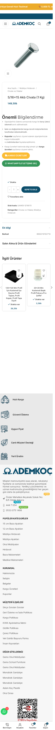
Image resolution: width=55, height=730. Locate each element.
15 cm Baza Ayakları (13, 523)
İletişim (6, 578)
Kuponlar (9, 136)
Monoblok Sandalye (12, 672)
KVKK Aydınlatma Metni (14, 623)
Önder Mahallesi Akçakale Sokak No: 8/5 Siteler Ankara (27, 498)
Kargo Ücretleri (10, 589)
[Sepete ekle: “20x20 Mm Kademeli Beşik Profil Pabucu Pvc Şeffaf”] (43, 275)
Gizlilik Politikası (10, 628)
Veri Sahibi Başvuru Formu (16, 638)
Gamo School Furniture (14, 662)
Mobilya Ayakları (11, 539)
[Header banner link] (26, 6)
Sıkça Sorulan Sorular (13, 607)
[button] (52, 287)
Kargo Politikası (10, 617)
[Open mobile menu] (5, 24)
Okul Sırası (8, 693)
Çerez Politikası (10, 633)
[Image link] (27, 710)
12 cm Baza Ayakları (13, 528)
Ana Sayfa (12, 88)
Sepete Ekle (30, 189)
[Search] (39, 24)
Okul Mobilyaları (11, 544)
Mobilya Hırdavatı (27, 88)
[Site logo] (23, 23)
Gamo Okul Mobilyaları (14, 657)
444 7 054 (13, 504)
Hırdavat (7, 549)
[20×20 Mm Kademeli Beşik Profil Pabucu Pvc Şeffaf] (39, 275)
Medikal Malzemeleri (13, 560)
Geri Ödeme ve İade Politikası (17, 612)
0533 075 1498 (17, 510)
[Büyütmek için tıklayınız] (8, 73)
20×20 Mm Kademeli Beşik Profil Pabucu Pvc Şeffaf (39, 292)
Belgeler (7, 583)
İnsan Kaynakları (11, 643)
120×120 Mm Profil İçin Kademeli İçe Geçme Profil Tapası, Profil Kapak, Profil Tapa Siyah (14, 294)
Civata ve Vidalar (15, 91)
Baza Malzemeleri (11, 554)
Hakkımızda (9, 573)
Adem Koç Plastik (11, 688)
